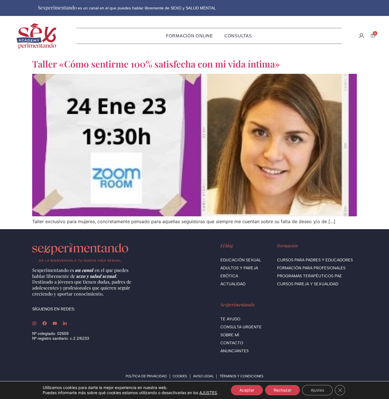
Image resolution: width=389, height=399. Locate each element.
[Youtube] (55, 323)
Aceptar (246, 390)
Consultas (238, 35)
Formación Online (189, 35)
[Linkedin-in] (65, 323)
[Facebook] (44, 323)
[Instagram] (34, 323)
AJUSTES (208, 392)
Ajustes (317, 390)
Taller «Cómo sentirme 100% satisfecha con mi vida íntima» (156, 64)
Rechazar (282, 390)
